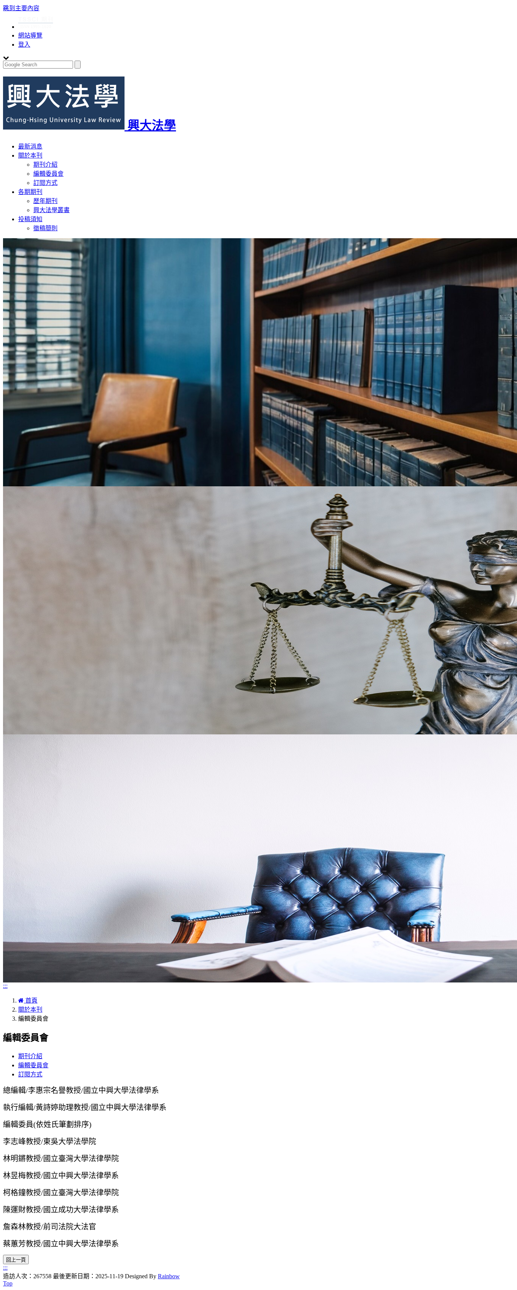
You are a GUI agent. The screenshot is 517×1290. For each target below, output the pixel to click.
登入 (24, 44)
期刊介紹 (45, 164)
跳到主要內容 (21, 8)
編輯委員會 (48, 173)
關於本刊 (30, 155)
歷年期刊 (45, 201)
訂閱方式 (45, 183)
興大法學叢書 (51, 210)
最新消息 (30, 146)
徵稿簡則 (45, 228)
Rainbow (169, 1276)
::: (5, 985)
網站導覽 (30, 35)
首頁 (30, 1000)
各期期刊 (30, 192)
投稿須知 (30, 219)
